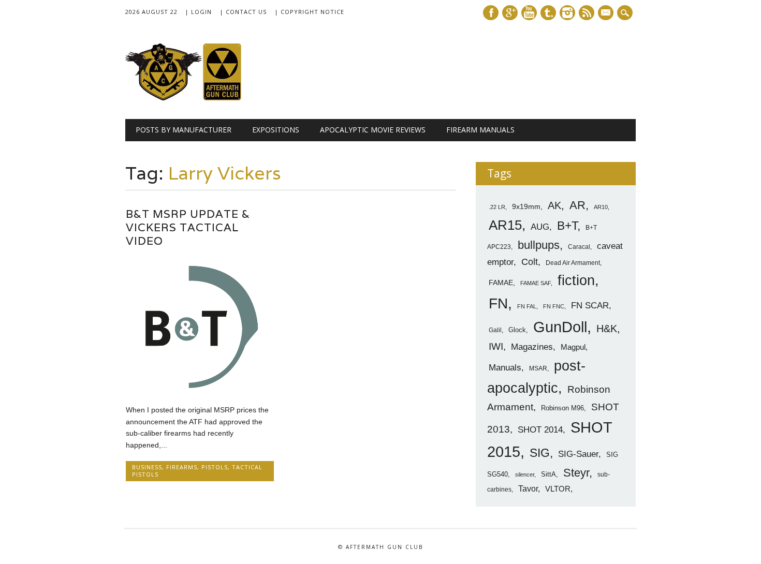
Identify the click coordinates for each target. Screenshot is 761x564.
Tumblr (548, 12)
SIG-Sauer (578, 454)
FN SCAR (590, 305)
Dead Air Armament (573, 262)
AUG (540, 227)
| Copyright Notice (309, 12)
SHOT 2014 (540, 430)
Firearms (181, 467)
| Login (198, 12)
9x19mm (526, 206)
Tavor (528, 488)
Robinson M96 (562, 408)
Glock (517, 330)
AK (554, 205)
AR (577, 205)
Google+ (510, 12)
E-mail (606, 13)
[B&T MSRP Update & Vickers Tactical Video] (200, 388)
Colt (529, 262)
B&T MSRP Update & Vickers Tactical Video (188, 227)
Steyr (576, 472)
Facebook (491, 12)
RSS (586, 12)
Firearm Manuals (480, 130)
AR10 (601, 207)
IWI (496, 346)
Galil (495, 330)
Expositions (275, 130)
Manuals (505, 368)
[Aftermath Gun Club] (203, 98)
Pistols (214, 467)
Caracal (579, 246)
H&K (606, 328)
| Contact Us (243, 12)
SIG (540, 452)
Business (147, 467)
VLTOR (557, 488)
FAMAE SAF (535, 283)
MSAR (538, 368)
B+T (567, 225)
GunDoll (560, 327)
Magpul (573, 347)
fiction (576, 280)
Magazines (532, 347)
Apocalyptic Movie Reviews (373, 130)
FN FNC (553, 306)
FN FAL (526, 306)
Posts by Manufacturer (183, 130)
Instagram (567, 12)
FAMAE (501, 282)
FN (498, 303)
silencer (524, 474)
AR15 (505, 225)
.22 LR (497, 207)
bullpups (539, 245)
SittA (548, 474)
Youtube (529, 12)
